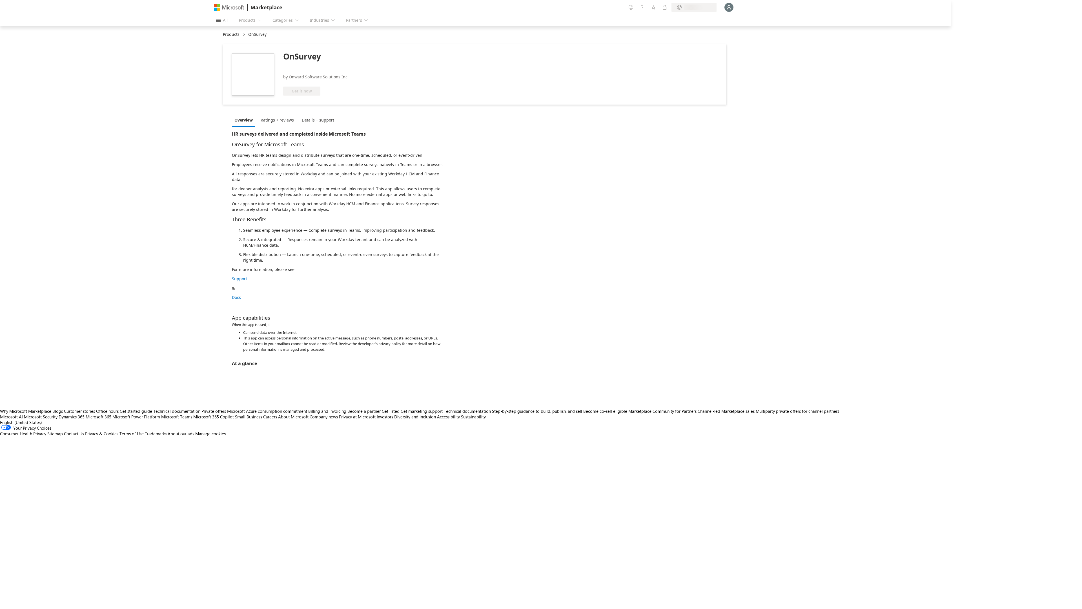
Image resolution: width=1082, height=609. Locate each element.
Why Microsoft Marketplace (25, 411)
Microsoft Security (40, 417)
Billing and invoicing (327, 411)
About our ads (181, 433)
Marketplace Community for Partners (662, 411)
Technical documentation (176, 411)
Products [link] (231, 34)
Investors (385, 417)
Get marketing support (422, 411)
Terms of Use (131, 433)
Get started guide (136, 411)
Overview (243, 120)
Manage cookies (210, 433)
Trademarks (156, 433)
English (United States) (21, 422)
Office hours (107, 411)
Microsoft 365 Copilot (213, 417)
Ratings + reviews (277, 120)
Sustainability (473, 417)
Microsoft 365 (98, 417)
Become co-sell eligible (605, 411)
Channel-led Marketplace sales (726, 411)
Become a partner (364, 411)
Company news (324, 417)
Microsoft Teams (176, 417)
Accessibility (448, 417)
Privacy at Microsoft (357, 417)
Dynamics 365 (72, 417)
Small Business (248, 417)
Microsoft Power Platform (136, 417)
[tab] (245, 120)
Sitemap (55, 433)
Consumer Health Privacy (23, 433)
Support (239, 278)
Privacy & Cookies (101, 433)
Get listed (391, 411)
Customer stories (79, 411)
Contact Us (74, 433)
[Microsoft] (229, 7)
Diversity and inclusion (415, 417)
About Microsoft (293, 417)
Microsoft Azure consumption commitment (267, 411)
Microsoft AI (11, 417)
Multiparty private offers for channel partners (797, 411)
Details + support (318, 120)
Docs (236, 297)
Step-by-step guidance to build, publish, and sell (537, 411)
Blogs (57, 411)
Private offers (213, 411)
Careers (270, 417)
